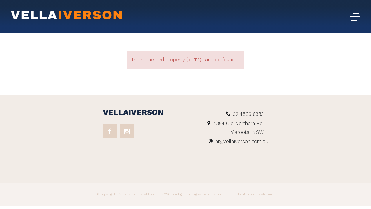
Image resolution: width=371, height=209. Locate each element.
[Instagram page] (127, 131)
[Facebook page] (110, 131)
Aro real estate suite (258, 194)
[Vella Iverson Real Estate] (67, 16)
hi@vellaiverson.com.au (241, 141)
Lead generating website (190, 194)
